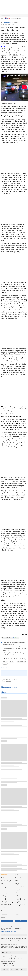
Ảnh (2, 911)
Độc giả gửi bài (14, 969)
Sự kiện (21, 921)
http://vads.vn (9, 963)
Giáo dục (3, 884)
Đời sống (3, 887)
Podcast (17, 914)
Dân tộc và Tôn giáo (6, 881)
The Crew (16, 658)
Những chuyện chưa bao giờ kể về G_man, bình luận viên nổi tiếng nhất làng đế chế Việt (14, 648)
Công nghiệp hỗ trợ (20, 899)
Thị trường (15, 22)
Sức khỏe (3, 890)
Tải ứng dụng (5, 969)
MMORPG (12, 661)
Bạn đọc (17, 896)
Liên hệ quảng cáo (6, 952)
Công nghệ (6, 22)
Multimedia (4, 914)
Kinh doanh (18, 878)
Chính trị (17, 875)
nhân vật (23, 658)
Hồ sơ (16, 908)
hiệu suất (5, 664)
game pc (5, 661)
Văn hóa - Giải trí (19, 887)
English (3, 908)
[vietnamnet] (7, 19)
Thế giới (17, 884)
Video (16, 911)
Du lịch (16, 893)
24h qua (3, 917)
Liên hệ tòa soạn (6, 935)
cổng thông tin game (21, 661)
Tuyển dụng (23, 969)
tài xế (10, 658)
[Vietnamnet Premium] (5, 875)
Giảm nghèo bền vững (7, 902)
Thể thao (17, 881)
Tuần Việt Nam (5, 899)
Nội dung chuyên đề (20, 905)
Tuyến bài (7, 921)
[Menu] (2, 18)
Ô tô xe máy (4, 893)
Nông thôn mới (19, 902)
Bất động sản (4, 896)
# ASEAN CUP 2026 (16, 18)
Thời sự (3, 878)
